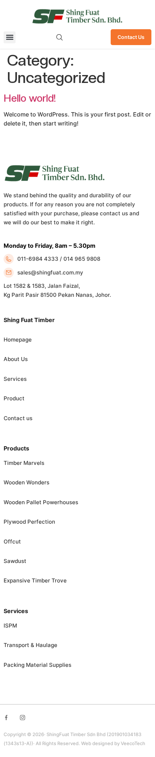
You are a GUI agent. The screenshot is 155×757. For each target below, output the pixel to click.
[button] (9, 37)
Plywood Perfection (29, 521)
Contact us (18, 418)
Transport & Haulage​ (30, 645)
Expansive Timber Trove (35, 580)
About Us (16, 359)
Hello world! (30, 98)
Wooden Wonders (26, 482)
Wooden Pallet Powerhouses (41, 502)
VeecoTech (133, 743)
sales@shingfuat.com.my (50, 272)
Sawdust (15, 561)
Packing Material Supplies (37, 664)
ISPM (10, 625)
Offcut (12, 541)
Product (14, 398)
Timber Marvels (24, 462)
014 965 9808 (81, 258)
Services (15, 378)
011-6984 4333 (37, 258)
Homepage (18, 339)
